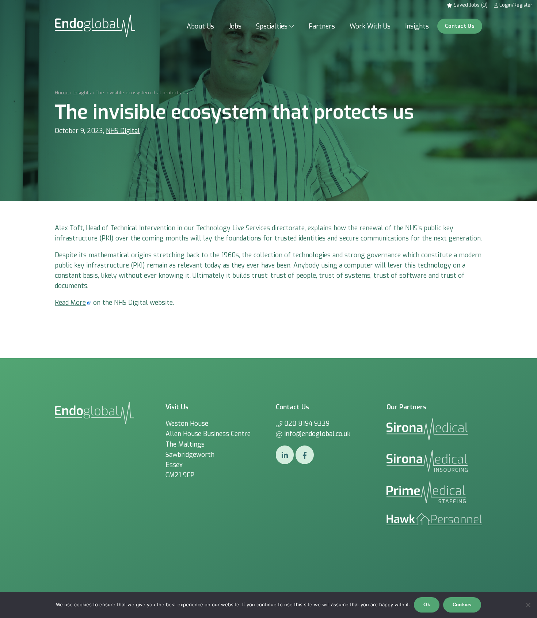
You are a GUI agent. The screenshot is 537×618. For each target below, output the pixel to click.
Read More (70, 302)
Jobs (235, 26)
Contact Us (460, 26)
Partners (322, 26)
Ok (426, 604)
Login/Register (515, 5)
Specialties (271, 26)
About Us (200, 26)
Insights (417, 26)
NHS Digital (123, 130)
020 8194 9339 (307, 423)
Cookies (462, 604)
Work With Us (370, 26)
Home (62, 93)
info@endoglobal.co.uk (317, 433)
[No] (528, 604)
